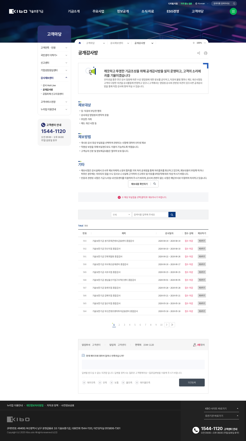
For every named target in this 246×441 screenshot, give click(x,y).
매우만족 (91, 382)
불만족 (129, 382)
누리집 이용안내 (15, 405)
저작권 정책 (52, 405)
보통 (116, 382)
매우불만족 (145, 382)
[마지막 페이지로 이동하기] (172, 324)
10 (161, 324)
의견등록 (192, 382)
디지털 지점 (173, 3)
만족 (105, 382)
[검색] (234, 3)
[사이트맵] (233, 11)
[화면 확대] (194, 43)
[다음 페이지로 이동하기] (166, 324)
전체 (115, 214)
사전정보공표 (67, 405)
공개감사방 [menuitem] (48, 89)
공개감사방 (140, 43)
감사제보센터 (116, 43)
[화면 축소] (205, 43)
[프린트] (205, 53)
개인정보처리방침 (35, 405)
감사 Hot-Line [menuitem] (49, 85)
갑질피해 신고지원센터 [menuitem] (53, 93)
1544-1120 (53, 131)
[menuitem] (74, 11)
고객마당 (90, 43)
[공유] (198, 53)
